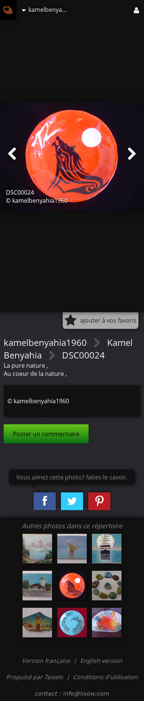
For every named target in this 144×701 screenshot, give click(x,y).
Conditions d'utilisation (105, 677)
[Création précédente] (12, 154)
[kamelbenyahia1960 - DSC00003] (106, 622)
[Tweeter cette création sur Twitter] (72, 501)
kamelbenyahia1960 (46, 342)
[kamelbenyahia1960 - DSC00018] (72, 622)
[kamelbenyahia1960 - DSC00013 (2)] (37, 548)
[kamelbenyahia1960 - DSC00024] (72, 585)
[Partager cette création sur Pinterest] (99, 501)
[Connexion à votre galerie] (137, 9)
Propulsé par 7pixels (34, 677)
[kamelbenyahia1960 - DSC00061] (37, 622)
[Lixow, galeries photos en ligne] (8, 9)
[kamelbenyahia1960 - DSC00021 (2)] (106, 548)
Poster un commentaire (46, 434)
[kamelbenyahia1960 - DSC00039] (37, 585)
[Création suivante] (132, 154)
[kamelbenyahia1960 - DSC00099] (106, 585)
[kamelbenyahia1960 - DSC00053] (72, 548)
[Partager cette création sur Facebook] (45, 501)
